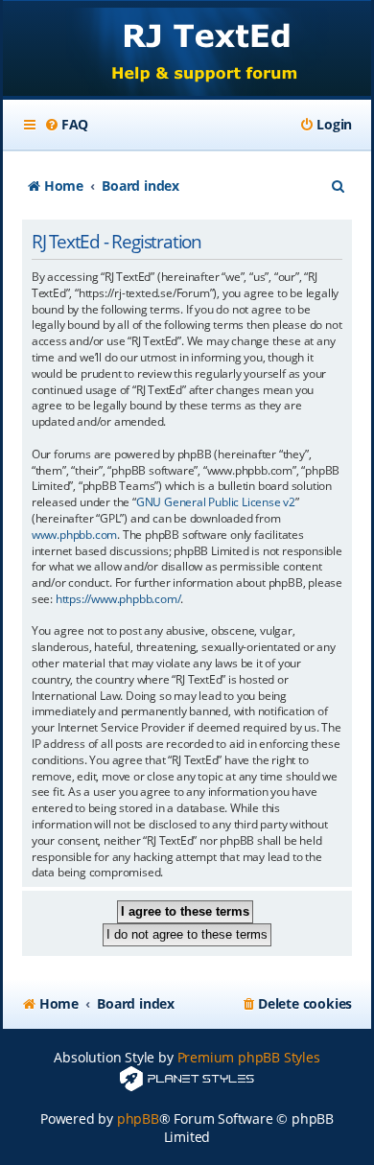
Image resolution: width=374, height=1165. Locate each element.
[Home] (187, 50)
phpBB (138, 1118)
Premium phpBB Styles (248, 1057)
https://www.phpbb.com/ (118, 599)
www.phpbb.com (74, 535)
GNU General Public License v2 (215, 502)
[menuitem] (66, 124)
